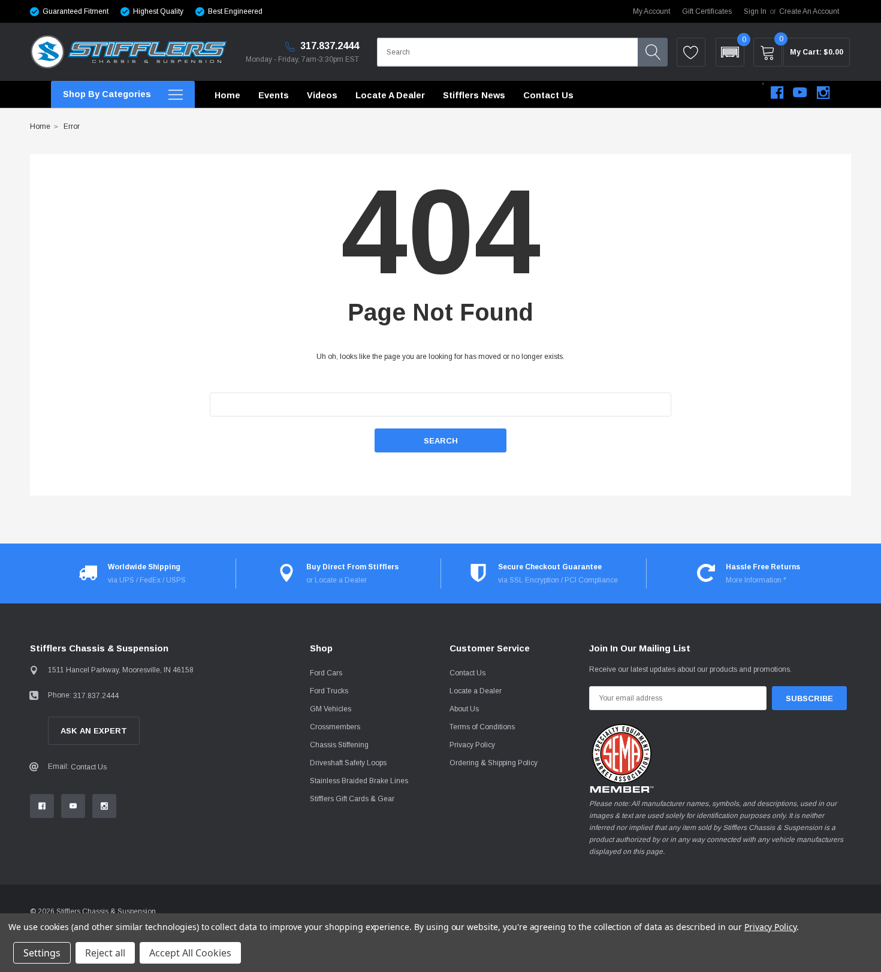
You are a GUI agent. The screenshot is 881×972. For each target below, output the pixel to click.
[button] (730, 52)
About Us (464, 709)
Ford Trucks (329, 691)
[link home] (129, 52)
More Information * (756, 580)
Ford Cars (326, 673)
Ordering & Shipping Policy (493, 763)
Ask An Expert (94, 730)
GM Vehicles (330, 709)
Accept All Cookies (190, 952)
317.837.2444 (328, 46)
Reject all (105, 952)
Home (40, 126)
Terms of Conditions (482, 727)
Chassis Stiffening (339, 745)
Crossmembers (335, 727)
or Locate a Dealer (336, 580)
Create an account (809, 11)
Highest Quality (158, 11)
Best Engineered (235, 11)
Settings (42, 952)
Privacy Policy (472, 745)
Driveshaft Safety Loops (348, 763)
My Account (651, 11)
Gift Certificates (707, 11)
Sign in (755, 11)
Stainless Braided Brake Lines (359, 781)
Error (72, 126)
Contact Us (89, 767)
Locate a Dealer (475, 691)
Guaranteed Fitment (75, 11)
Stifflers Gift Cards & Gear (352, 799)
